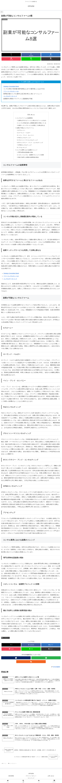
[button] (50, 59)
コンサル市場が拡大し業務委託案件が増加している (32, 123)
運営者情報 (11, 775)
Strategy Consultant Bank (11, 86)
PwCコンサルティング (24, 137)
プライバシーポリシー (31, 775)
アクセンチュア (22, 147)
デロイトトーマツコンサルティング (28, 140)
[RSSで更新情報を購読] (31, 661)
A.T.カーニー (21, 130)
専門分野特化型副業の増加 (25, 152)
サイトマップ (31, 778)
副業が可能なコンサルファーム (25, 128)
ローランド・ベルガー (24, 132)
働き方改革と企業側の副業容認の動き (28, 157)
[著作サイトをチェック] (16, 657)
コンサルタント (6, 637)
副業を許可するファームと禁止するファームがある (32, 120)
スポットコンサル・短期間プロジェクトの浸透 (31, 154)
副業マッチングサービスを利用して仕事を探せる (31, 125)
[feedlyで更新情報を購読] (46, 657)
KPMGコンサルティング (25, 145)
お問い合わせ (51, 775)
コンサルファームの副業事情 (25, 118)
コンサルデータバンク (10, 96)
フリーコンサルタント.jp (10, 91)
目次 (28, 114)
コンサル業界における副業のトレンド (27, 150)
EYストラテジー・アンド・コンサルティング (30, 142)
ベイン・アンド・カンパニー (26, 135)
